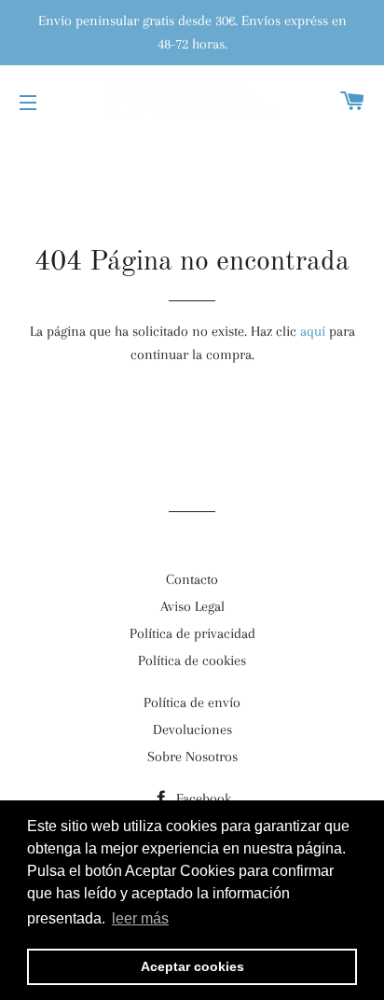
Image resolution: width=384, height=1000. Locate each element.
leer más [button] (140, 918)
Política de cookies (192, 660)
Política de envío (192, 702)
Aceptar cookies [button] (192, 966)
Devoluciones (192, 729)
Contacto (192, 579)
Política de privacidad (192, 633)
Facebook (201, 798)
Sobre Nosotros (192, 756)
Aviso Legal (192, 606)
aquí (312, 331)
